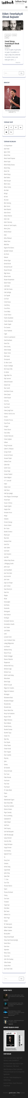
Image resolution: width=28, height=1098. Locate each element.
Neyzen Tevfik (7, 717)
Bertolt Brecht (7, 264)
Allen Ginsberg (7, 203)
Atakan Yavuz (7, 241)
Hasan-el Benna (8, 503)
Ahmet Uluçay (7, 174)
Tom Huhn (6, 898)
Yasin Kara (6, 946)
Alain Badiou (7, 177)
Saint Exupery (7, 828)
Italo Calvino (7, 548)
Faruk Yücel (7, 407)
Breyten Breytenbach (9, 280)
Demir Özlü (6, 343)
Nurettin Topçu (7, 733)
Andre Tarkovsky (8, 222)
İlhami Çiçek (7, 535)
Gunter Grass (7, 468)
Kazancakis (6, 608)
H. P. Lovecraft (7, 481)
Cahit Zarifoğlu (7, 292)
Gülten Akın (6, 465)
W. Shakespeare (8, 924)
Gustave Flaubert (8, 474)
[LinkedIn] (20, 127)
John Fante (6, 579)
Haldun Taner (7, 487)
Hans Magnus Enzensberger (11, 496)
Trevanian (6, 902)
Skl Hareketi (7, 768)
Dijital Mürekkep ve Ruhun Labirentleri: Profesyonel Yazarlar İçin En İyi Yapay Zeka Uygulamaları (16, 1013)
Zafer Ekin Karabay (8, 959)
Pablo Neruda (7, 777)
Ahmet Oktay (7, 168)
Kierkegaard (7, 611)
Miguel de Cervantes (9, 688)
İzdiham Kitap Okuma (9, 560)
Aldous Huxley (7, 187)
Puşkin (5, 796)
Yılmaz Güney (7, 953)
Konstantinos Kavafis (9, 624)
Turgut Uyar (6, 905)
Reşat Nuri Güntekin (9, 806)
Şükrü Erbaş (7, 873)
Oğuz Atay (6, 739)
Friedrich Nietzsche (8, 436)
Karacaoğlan (7, 602)
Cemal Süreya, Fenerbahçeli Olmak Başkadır (12, 43)
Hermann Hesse (8, 512)
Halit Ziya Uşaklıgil (8, 493)
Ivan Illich (6, 557)
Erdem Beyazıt (7, 398)
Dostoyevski (7, 359)
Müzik (5, 599)
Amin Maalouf (7, 209)
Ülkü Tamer (6, 911)
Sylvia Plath (6, 876)
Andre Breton (7, 213)
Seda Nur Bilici (7, 841)
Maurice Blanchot (8, 659)
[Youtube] (6, 132)
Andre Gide (6, 219)
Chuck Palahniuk (8, 331)
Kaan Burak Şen (8, 589)
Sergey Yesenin (7, 847)
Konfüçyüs (6, 618)
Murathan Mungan (8, 701)
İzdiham (6, 442)
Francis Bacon (7, 429)
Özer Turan (6, 774)
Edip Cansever (7, 378)
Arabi (5, 235)
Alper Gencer (7, 206)
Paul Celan (6, 784)
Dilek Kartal (7, 356)
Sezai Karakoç (7, 851)
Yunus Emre (7, 956)
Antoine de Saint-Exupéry (10, 225)
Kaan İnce (6, 592)
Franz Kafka (7, 433)
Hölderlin (6, 519)
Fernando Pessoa (8, 420)
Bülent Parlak (7, 283)
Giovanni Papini (8, 458)
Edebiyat (14, 35)
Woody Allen (7, 934)
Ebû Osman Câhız (8, 369)
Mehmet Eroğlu (8, 669)
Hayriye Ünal (7, 509)
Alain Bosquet (7, 181)
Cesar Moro (7, 308)
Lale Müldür (7, 630)
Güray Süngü (7, 471)
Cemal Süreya (7, 35)
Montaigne (6, 694)
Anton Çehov (7, 228)
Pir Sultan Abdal (8, 790)
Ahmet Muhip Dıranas (9, 165)
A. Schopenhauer (8, 146)
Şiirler (5, 761)
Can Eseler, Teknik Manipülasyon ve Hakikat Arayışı (16, 1021)
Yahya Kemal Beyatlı (9, 937)
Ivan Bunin (6, 551)
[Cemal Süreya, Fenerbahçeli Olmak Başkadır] (12, 25)
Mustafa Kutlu (7, 707)
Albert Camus (7, 184)
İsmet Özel (6, 544)
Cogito (5, 334)
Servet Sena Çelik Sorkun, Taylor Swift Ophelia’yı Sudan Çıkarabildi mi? (16, 996)
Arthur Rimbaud (8, 238)
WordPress (6, 1093)
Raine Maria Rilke (8, 803)
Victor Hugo (7, 918)
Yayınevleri (6, 950)
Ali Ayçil (5, 193)
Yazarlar (6, 37)
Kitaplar (6, 595)
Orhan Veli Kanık (8, 771)
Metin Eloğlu (7, 682)
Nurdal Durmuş (7, 726)
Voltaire (6, 921)
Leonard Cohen (8, 637)
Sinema (6, 764)
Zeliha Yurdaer (7, 962)
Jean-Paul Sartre (8, 573)
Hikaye (5, 516)
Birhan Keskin (7, 276)
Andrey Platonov (8, 216)
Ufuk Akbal (6, 908)
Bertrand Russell (8, 267)
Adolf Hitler (6, 149)
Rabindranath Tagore (9, 800)
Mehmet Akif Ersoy (8, 666)
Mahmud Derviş (8, 650)
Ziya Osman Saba (8, 969)
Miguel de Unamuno (9, 691)
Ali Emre (6, 197)
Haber (5, 484)
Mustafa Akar (7, 704)
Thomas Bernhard (8, 892)
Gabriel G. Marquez (9, 449)
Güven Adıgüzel (7, 477)
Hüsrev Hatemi (7, 525)
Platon (5, 793)
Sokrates (6, 863)
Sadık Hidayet (7, 822)
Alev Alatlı (6, 190)
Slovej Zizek (7, 860)
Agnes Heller (7, 152)
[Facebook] (11, 127)
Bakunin (6, 257)
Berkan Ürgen (7, 260)
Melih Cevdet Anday (9, 675)
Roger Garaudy (7, 812)
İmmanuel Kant (7, 541)
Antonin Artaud (7, 232)
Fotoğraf (6, 426)
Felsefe (6, 417)
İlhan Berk (6, 538)
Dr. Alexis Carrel (8, 362)
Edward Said (7, 385)
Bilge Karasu (7, 273)
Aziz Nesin (6, 254)
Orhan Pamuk (7, 745)
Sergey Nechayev (8, 844)
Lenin (5, 634)
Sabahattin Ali (7, 819)
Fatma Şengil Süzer (8, 410)
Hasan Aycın (7, 500)
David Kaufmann (8, 340)
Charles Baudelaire (8, 318)
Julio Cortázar (7, 586)
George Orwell (7, 452)
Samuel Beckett (8, 838)
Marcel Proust (7, 653)
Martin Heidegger (8, 656)
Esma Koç (6, 401)
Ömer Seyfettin (7, 755)
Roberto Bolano (8, 809)
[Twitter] (6, 127)
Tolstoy (5, 895)
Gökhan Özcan (7, 461)
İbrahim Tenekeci (8, 532)
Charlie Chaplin (7, 324)
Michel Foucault (8, 685)
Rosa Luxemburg (8, 816)
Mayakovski (7, 662)
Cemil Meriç (7, 305)
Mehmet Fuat (7, 672)
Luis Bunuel (7, 646)
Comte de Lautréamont (9, 337)
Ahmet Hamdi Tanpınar (9, 158)
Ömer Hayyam (7, 752)
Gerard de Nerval (8, 455)
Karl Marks (6, 605)
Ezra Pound (7, 404)
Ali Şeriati (6, 200)
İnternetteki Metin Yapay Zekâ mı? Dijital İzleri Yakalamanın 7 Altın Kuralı (15, 1004)
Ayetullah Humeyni (8, 251)
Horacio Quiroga (8, 522)
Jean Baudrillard (8, 570)
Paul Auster (7, 780)
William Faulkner (8, 930)
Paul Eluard (7, 787)
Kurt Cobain (7, 627)
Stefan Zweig (7, 867)
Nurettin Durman (8, 729)
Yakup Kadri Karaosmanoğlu (11, 940)
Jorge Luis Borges (8, 583)
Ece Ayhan (6, 372)
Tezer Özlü (6, 883)
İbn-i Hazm (6, 528)
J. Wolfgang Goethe (9, 563)
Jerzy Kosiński (7, 576)
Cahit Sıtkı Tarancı (8, 289)
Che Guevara (7, 327)
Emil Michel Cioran (8, 391)
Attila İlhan (6, 244)
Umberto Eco (7, 914)
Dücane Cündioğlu (8, 366)
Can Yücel (6, 299)
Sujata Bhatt (7, 870)
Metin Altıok (7, 678)
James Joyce (7, 567)
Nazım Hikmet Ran (8, 710)
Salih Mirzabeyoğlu (8, 835)
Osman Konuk (7, 749)
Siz (4, 857)
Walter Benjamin (8, 927)
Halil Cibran (7, 490)
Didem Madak (7, 350)
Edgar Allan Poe (8, 375)
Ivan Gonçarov (7, 554)
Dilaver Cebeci (7, 353)
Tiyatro (5, 889)
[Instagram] (16, 127)
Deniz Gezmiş (7, 347)
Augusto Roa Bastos (9, 248)
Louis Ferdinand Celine (9, 640)
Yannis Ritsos (7, 943)
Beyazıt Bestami (8, 270)
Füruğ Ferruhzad (8, 445)
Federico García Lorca (9, 414)
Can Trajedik (7, 295)
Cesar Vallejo (7, 311)
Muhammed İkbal (8, 697)
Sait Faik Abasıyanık (9, 831)
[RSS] (11, 132)
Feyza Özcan (7, 423)
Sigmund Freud (7, 854)
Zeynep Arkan (7, 965)
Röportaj (6, 758)
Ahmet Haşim (7, 161)
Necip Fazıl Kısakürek (9, 713)
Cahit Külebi (7, 286)
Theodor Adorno (8, 886)
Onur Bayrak (7, 742)
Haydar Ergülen (8, 506)
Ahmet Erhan (7, 155)
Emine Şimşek (7, 394)
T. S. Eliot (6, 879)
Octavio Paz (7, 736)
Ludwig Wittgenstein (9, 643)
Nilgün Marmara (8, 720)
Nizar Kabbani (7, 723)
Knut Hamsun (7, 615)
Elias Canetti (7, 388)
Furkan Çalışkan (8, 439)
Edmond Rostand (8, 382)
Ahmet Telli (6, 171)
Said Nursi (6, 825)
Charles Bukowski (8, 321)
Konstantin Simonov (9, 621)
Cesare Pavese (7, 315)
